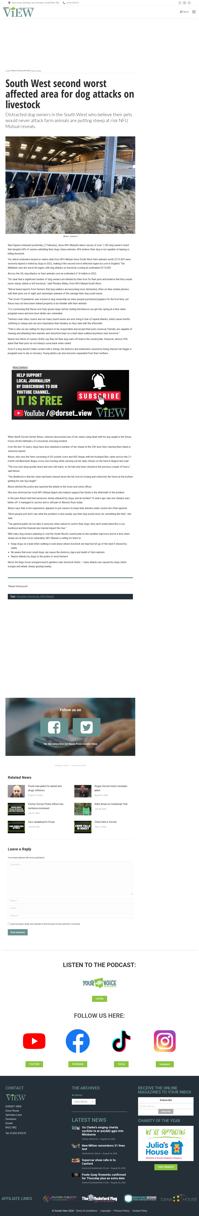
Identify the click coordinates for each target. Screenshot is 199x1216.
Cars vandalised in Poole (41, 822)
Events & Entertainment (92, 1168)
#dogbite (21, 596)
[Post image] (16, 791)
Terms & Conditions (86, 1210)
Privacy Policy (121, 1210)
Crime (7, 71)
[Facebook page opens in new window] (180, 3)
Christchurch (87, 1153)
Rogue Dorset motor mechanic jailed (111, 788)
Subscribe (166, 1100)
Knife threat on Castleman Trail (111, 804)
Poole (106, 1168)
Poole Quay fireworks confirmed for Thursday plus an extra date (104, 1176)
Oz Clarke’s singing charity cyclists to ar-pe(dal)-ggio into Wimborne (102, 1131)
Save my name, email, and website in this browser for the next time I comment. (45, 923)
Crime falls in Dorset (106, 822)
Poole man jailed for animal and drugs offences (45, 788)
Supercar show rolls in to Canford (99, 1162)
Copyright (105, 1210)
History (97, 1153)
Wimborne (93, 1139)
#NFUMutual (47, 596)
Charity (85, 1139)
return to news (36, 71)
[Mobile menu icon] (194, 12)
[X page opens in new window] (189, 3)
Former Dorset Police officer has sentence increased (45, 806)
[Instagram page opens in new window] (185, 3)
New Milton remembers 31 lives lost (103, 1147)
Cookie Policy (139, 1210)
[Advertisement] (70, 650)
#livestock (33, 596)
